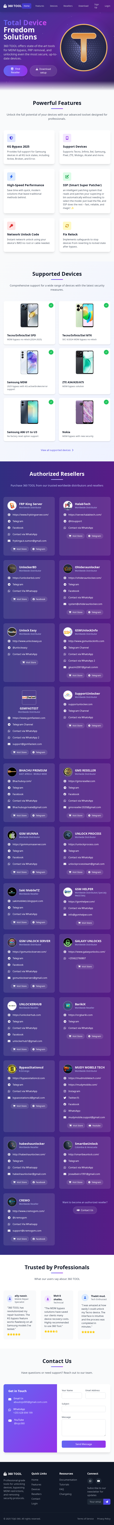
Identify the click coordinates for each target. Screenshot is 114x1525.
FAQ (61, 1489)
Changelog (65, 1494)
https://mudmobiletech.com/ (84, 1078)
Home (27, 5)
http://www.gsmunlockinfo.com (86, 641)
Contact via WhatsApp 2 (81, 660)
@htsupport (75, 521)
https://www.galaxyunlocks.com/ (86, 951)
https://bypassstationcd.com (29, 1078)
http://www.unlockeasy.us (27, 641)
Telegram (18, 521)
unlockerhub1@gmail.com (27, 1041)
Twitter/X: (73, 1097)
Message (66, 1417)
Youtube (96, 1125)
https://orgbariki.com (80, 1015)
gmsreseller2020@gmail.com (84, 807)
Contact (35, 1498)
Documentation (68, 1479)
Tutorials (64, 1484)
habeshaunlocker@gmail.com (29, 1174)
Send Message (84, 1444)
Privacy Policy (103, 1518)
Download (83, 5)
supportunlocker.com (80, 704)
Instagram (74, 1091)
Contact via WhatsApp (25, 534)
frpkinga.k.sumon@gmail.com (29, 540)
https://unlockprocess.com (83, 844)
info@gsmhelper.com (80, 914)
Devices (54, 5)
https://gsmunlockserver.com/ (29, 951)
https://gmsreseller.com (81, 781)
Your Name (67, 1390)
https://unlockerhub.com (27, 1015)
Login (107, 5)
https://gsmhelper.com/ (81, 901)
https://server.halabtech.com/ (85, 514)
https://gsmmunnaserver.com (29, 844)
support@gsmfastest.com (27, 744)
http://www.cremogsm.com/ (29, 1211)
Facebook (18, 527)
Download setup (45, 70)
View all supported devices (56, 450)
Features (39, 5)
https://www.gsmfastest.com (29, 718)
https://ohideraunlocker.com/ (84, 577)
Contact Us (87, 1210)
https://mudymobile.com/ (82, 1084)
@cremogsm (20, 1217)
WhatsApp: (74, 1110)
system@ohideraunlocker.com (85, 604)
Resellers (68, 5)
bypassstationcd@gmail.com (29, 1097)
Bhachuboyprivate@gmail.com (30, 807)
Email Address (93, 1390)
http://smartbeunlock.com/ (83, 1154)
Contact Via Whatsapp (25, 591)
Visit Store (21, 549)
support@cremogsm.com (27, 1230)
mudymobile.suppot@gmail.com (86, 1117)
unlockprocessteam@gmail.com (86, 864)
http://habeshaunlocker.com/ (29, 1154)
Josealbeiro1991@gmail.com (84, 1174)
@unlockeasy (20, 647)
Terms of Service (85, 1518)
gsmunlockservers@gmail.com (30, 977)
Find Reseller (15, 70)
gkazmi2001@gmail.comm (83, 667)
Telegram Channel (78, 647)
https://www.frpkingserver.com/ (31, 514)
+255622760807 (77, 958)
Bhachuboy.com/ (22, 781)
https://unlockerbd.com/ (26, 577)
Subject (65, 1403)
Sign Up (96, 6)
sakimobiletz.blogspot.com (28, 901)
